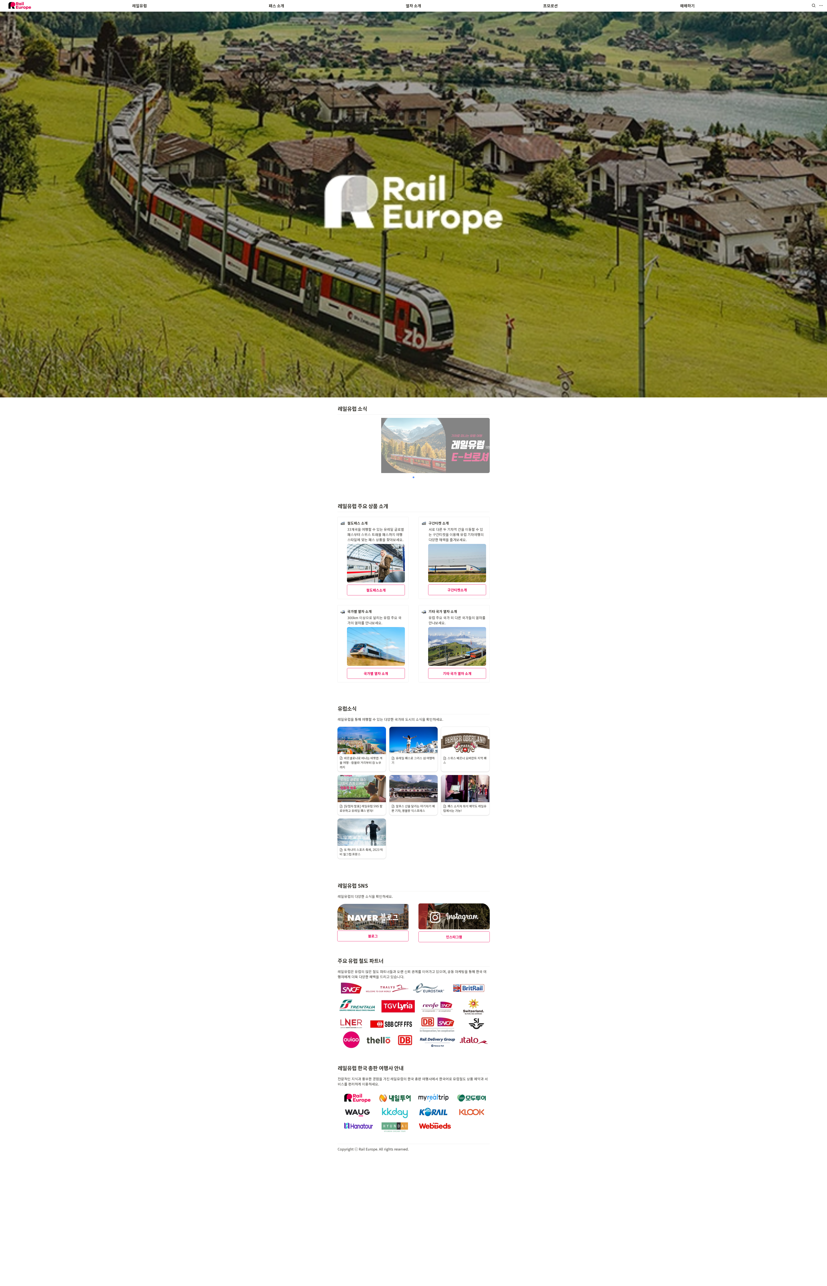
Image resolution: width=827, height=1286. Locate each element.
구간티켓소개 (457, 589)
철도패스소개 (376, 590)
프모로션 (550, 5)
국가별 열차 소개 (376, 673)
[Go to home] (20, 5)
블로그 (373, 936)
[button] (813, 6)
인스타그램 (454, 936)
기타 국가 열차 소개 (457, 673)
